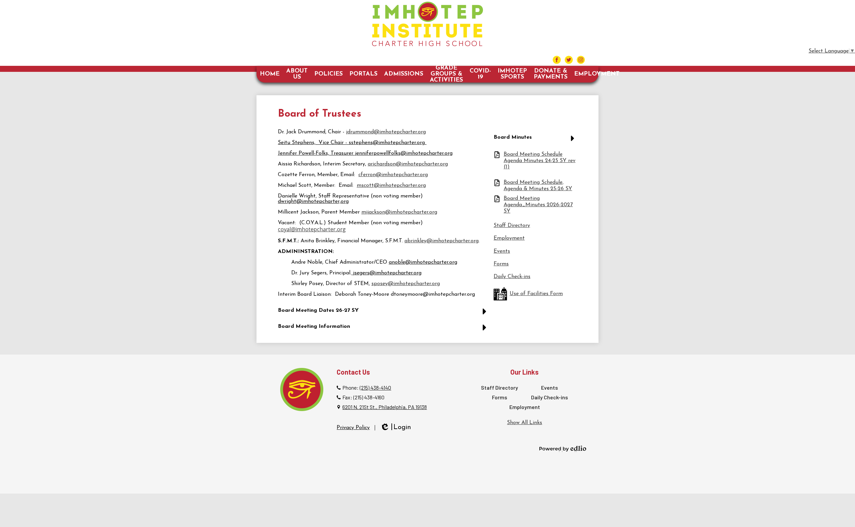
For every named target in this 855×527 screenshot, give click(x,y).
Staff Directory (512, 225)
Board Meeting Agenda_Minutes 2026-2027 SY (538, 205)
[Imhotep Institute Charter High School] (427, 24)
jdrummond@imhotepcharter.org (386, 132)
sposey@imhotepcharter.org (405, 283)
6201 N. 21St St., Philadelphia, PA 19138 (384, 407)
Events (502, 251)
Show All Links (524, 422)
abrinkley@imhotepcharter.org (441, 241)
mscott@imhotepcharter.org (391, 185)
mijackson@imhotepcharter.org (399, 212)
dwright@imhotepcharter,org (313, 201)
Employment (509, 238)
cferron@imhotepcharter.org (393, 174)
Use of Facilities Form (536, 293)
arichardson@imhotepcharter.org (408, 164)
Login (395, 428)
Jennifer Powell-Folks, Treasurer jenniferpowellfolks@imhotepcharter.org (365, 153)
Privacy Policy (353, 427)
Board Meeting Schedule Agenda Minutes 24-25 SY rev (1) (539, 161)
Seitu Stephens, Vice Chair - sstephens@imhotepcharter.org (351, 142)
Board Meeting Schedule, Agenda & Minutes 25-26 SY (538, 185)
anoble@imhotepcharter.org (423, 262)
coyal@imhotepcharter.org (312, 229)
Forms (501, 264)
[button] (384, 313)
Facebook (557, 60)
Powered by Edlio (562, 448)
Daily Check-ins (512, 276)
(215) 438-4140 (375, 387)
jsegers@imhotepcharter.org (387, 273)
